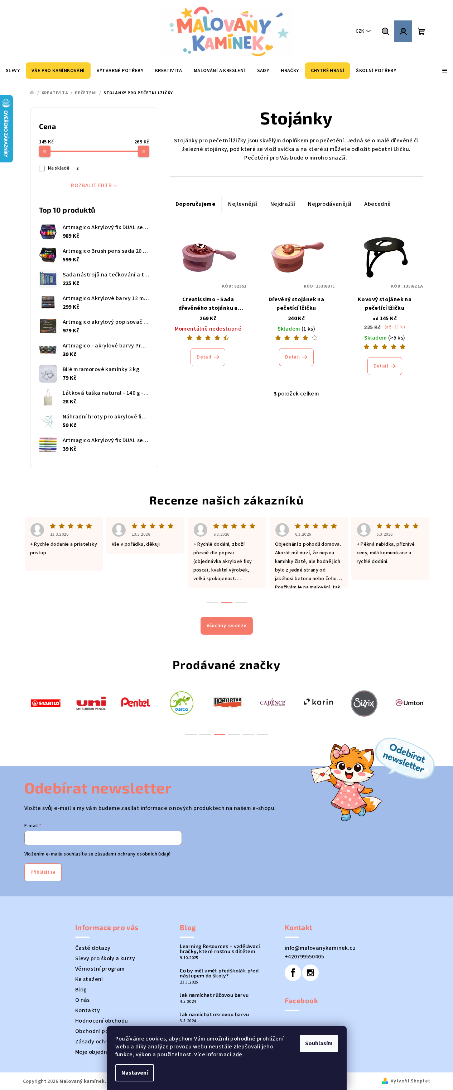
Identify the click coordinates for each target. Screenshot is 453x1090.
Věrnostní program (100, 969)
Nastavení (134, 1073)
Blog (81, 990)
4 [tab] (234, 734)
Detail (204, 357)
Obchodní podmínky (101, 1031)
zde (237, 1054)
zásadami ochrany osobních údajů (132, 854)
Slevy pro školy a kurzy (105, 958)
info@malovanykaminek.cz (320, 948)
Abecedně (377, 204)
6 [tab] (262, 734)
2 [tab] (205, 734)
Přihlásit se (43, 872)
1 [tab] (191, 734)
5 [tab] (248, 734)
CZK (360, 31)
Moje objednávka (97, 1052)
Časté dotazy (93, 948)
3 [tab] (219, 734)
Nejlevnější (242, 204)
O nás (82, 1000)
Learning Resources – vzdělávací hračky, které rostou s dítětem (220, 949)
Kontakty (87, 1010)
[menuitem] (12, 70)
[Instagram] (310, 973)
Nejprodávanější (329, 204)
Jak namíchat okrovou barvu (214, 1014)
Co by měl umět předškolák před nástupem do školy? (219, 973)
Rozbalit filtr (91, 185)
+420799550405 (304, 957)
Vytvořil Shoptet (410, 1081)
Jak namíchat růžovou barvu (214, 994)
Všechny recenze (227, 625)
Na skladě (63, 168)
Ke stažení (89, 979)
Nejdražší (282, 204)
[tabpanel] (45, 702)
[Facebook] (293, 973)
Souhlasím (319, 1043)
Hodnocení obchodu (101, 1021)
